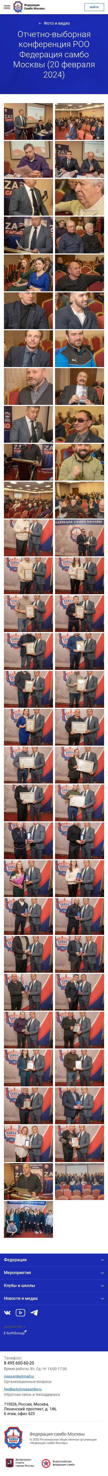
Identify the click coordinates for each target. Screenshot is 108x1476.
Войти (94, 7)
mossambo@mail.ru (19, 1376)
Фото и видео (57, 23)
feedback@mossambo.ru (23, 1389)
